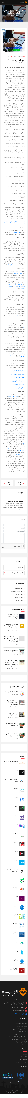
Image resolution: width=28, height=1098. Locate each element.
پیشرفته (16, 315)
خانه (17, 15)
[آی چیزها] (21, 952)
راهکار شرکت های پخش (18, 384)
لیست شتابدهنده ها (21, 1026)
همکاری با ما (23, 1059)
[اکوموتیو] (21, 916)
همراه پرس (15, 942)
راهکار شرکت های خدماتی (17, 374)
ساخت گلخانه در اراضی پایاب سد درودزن (12, 735)
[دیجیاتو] (21, 961)
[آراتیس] (21, 799)
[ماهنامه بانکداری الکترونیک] (21, 763)
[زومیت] (21, 853)
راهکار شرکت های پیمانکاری (17, 378)
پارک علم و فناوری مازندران (12, 668)
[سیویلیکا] (20, 1076)
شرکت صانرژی (15, 694)
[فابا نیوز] (21, 772)
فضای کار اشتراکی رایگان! (11, 692)
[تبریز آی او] (21, 817)
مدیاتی (16, 879)
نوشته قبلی (19, 483)
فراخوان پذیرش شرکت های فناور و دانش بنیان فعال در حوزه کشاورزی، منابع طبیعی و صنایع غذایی (11, 663)
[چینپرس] (21, 907)
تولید (14, 286)
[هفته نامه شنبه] (21, 862)
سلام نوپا (16, 788)
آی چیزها (16, 951)
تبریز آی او (15, 816)
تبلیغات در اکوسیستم (21, 1062)
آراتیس (16, 798)
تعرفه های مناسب (13, 397)
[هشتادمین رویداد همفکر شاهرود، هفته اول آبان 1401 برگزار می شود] (21, 626)
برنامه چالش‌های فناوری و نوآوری (11, 780)
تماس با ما (24, 1057)
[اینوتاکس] (21, 808)
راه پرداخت (15, 888)
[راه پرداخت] (21, 889)
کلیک (17, 897)
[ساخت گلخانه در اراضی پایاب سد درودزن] (21, 736)
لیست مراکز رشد (23, 1031)
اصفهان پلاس (15, 924)
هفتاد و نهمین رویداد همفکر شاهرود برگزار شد (11, 714)
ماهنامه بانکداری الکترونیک (11, 761)
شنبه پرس (15, 843)
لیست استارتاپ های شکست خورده (18, 1037)
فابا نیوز (16, 770)
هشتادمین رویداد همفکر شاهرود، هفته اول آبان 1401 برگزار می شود (11, 626)
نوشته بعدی (9, 483)
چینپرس (16, 906)
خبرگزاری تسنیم (14, 969)
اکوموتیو (16, 915)
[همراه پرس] (21, 943)
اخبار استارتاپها (19, 597)
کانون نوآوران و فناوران (13, 630)
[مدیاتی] (21, 880)
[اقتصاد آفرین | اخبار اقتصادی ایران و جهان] (21, 871)
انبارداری (19, 286)
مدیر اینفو (16, 654)
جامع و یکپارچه (18, 273)
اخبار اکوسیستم (19, 588)
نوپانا (17, 825)
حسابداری (19, 285)
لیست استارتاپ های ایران (20, 1034)
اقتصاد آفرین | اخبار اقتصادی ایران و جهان (11, 870)
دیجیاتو (16, 960)
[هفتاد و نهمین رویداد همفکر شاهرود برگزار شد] (21, 715)
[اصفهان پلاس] (21, 925)
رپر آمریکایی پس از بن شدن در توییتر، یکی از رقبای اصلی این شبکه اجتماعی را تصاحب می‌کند (11, 639)
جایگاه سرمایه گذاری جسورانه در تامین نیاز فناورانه (12, 616)
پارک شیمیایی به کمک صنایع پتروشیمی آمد (11, 651)
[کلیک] (21, 898)
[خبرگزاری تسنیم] (21, 970)
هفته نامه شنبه (14, 861)
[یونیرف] (7, 1076)
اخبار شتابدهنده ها (18, 594)
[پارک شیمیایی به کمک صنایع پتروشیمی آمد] (21, 652)
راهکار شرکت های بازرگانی (17, 371)
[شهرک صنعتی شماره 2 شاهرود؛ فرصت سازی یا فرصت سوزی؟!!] (21, 702)
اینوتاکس (16, 807)
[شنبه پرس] (21, 844)
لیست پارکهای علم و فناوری (20, 1029)
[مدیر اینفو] (21, 835)
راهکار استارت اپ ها (19, 388)
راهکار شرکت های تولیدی (18, 381)
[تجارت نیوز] (21, 934)
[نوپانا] (21, 826)
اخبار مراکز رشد (19, 600)
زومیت (16, 644)
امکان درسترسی (15, 232)
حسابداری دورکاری (18, 454)
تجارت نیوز (15, 933)
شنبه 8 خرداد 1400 (18, 57)
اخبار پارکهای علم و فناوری (16, 591)
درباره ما (25, 1054)
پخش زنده (24, 1045)
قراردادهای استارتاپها (21, 1042)
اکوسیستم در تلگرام (19, 1014)
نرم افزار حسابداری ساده (13, 265)
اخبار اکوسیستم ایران (21, 1023)
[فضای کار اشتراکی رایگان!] (21, 693)
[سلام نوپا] (21, 790)
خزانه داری (13, 285)
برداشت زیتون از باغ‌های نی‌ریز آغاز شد (12, 724)
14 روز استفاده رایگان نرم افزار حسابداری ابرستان (14, 223)
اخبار (12, 15)
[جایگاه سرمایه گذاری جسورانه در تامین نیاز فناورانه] (21, 616)
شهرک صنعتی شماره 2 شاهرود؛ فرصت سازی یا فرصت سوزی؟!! (12, 702)
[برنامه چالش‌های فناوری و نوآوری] (21, 781)
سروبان (16, 728)
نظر (9, 57)
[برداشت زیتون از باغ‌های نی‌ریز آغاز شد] (21, 725)
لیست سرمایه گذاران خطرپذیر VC (18, 1039)
